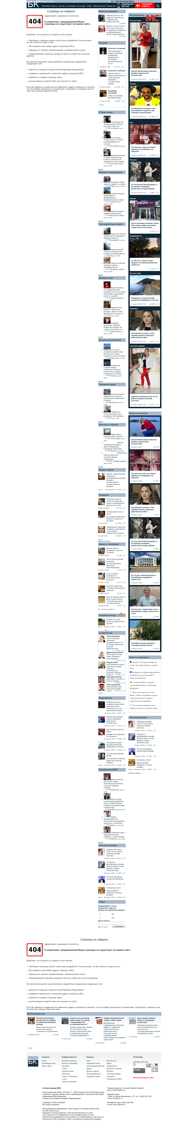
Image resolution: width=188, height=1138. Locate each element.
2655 (120, 765)
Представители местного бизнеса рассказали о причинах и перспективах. (47, 1029)
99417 (158, 1036)
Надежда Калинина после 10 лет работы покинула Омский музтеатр (114, 853)
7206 (120, 508)
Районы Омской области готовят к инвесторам (114, 1019)
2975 (120, 489)
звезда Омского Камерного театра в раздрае (114, 893)
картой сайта (50, 81)
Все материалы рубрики (106, 609)
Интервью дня (106, 278)
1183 (120, 725)
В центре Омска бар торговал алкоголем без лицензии (115, 588)
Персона (133, 160)
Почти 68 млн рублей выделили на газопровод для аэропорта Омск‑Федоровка (114, 563)
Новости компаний (108, 11)
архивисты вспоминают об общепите (115, 735)
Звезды (133, 84)
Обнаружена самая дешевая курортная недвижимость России (115, 745)
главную (43, 77)
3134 (119, 660)
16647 (119, 536)
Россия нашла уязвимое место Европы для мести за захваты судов (143, 706)
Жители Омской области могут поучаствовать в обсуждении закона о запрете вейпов (116, 600)
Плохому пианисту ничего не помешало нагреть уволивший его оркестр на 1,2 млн (115, 502)
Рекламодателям (48, 1063)
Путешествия (135, 21)
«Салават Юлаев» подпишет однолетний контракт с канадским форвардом (143, 685)
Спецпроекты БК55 (108, 770)
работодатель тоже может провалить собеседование (114, 657)
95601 (124, 23)
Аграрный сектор (107, 615)
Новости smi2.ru (104, 541)
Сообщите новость (147, 5)
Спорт (89, 6)
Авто (88, 1061)
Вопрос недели (106, 470)
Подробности (105, 698)
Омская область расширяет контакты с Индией (114, 550)
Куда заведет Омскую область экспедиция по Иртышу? (146, 1020)
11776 (119, 690)
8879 (120, 897)
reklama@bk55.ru (119, 1105)
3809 (120, 873)
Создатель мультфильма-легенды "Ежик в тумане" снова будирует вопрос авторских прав (115, 866)
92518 (124, 1043)
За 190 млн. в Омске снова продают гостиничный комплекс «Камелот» (144, 263)
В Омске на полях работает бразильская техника (115, 622)
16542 (119, 523)
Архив (102, 104)
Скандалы (104, 495)
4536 (119, 683)
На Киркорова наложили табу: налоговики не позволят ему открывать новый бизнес (143, 111)
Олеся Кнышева (113, 636)
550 (120, 593)
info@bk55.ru (118, 1098)
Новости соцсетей (138, 413)
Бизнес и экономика (67, 6)
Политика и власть (49, 6)
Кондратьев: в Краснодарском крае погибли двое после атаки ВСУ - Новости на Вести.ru (145, 675)
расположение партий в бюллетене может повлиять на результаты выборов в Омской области (115, 670)
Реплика (103, 43)
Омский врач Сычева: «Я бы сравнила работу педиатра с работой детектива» (143, 335)
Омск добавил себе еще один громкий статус (114, 689)
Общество (111, 6)
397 (120, 570)
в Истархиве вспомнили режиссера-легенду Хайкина (115, 761)
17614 (124, 36)
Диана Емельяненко (115, 652)
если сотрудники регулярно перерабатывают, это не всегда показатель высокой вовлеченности (115, 643)
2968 (153, 116)
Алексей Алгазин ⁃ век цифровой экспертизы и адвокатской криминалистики (115, 19)
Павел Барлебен (113, 685)
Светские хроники (108, 845)
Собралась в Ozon (113, 888)
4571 (120, 858)
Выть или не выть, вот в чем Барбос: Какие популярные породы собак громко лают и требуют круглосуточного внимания (143, 696)
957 (120, 713)
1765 (153, 268)
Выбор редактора (36, 1014)
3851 (119, 650)
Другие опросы (103, 927)
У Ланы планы (106, 112)
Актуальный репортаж (110, 340)
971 (153, 341)
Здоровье (134, 309)
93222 (90, 1039)
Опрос (109, 1063)
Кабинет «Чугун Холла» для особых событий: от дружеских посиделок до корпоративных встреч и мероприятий (115, 30)
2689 (120, 750)
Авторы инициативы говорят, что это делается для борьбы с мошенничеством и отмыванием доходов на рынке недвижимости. (81, 1031)
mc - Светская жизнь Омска (122, 1)
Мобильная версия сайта (143, 1078)
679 (120, 582)
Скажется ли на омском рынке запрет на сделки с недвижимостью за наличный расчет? (80, 1021)
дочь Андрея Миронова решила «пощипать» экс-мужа (115, 519)
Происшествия (99, 6)
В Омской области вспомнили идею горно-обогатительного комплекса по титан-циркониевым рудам (115, 706)
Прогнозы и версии (108, 424)
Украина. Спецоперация (110, 172)
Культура (81, 6)
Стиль (64, 1079)
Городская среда (107, 384)
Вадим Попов (112, 662)
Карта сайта (47, 1066)
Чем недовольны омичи (110, 224)
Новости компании (69, 1082)
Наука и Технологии (69, 1076)
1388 (120, 739)
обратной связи (50, 91)
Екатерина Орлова (114, 677)
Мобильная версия (127, 5)
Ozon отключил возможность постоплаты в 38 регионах (112, 577)
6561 (120, 884)
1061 (120, 626)
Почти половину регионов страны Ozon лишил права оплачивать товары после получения (145, 225)
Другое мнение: (104, 921)
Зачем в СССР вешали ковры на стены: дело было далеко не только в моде (144, 665)
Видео (89, 1069)
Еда (131, 122)
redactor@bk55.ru (119, 1090)
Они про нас (111, 1061)
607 (120, 605)
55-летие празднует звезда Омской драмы (115, 878)
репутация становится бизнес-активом (115, 680)
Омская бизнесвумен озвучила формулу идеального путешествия (114, 720)
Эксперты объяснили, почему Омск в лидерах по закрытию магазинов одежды (46, 1021)
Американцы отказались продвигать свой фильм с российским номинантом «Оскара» (116, 530)
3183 (119, 674)
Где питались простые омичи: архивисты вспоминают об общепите (143, 149)
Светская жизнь (137, 15)
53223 (57, 1034)
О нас (44, 1061)
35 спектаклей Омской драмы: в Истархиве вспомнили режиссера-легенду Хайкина (144, 187)
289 (120, 555)
